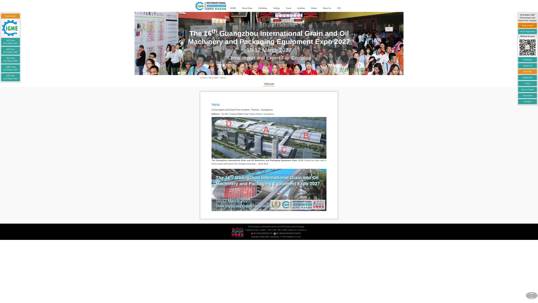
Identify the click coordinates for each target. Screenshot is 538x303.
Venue (222, 78)
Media (314, 8)
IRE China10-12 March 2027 (10, 59)
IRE (279, 230)
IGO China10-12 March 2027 (10, 41)
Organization (527, 77)
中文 (339, 8)
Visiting (276, 8)
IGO (270, 230)
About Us (327, 8)
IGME (284, 230)
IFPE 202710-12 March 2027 (10, 77)
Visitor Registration (527, 31)
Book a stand (527, 25)
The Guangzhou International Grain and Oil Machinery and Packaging (276, 227)
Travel (288, 8)
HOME (233, 8)
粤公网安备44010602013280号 (288, 233)
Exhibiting (262, 8)
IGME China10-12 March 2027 (10, 68)
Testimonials (527, 96)
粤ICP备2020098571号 (263, 233)
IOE (274, 230)
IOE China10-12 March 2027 (10, 50)
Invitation (527, 102)
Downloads (527, 60)
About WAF (213, 78)
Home (204, 78)
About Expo (247, 8)
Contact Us (527, 66)
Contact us (302, 230)
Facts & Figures (527, 90)
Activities (301, 8)
